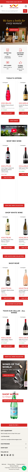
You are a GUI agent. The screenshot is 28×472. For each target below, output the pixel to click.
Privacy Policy (11, 464)
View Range (14, 120)
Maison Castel (22, 242)
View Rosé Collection (14, 304)
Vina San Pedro (4, 172)
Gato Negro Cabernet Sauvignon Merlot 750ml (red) (7, 169)
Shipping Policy (20, 464)
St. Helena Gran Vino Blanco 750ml (7, 240)
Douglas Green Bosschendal (7, 108)
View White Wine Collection (14, 256)
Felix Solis (3, 293)
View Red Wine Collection (14, 205)
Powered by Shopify (14, 469)
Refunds (4, 464)
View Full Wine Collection (14, 356)
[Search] (25, 11)
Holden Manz (22, 293)
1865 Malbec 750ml (7, 339)
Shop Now (14, 30)
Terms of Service (14, 466)
